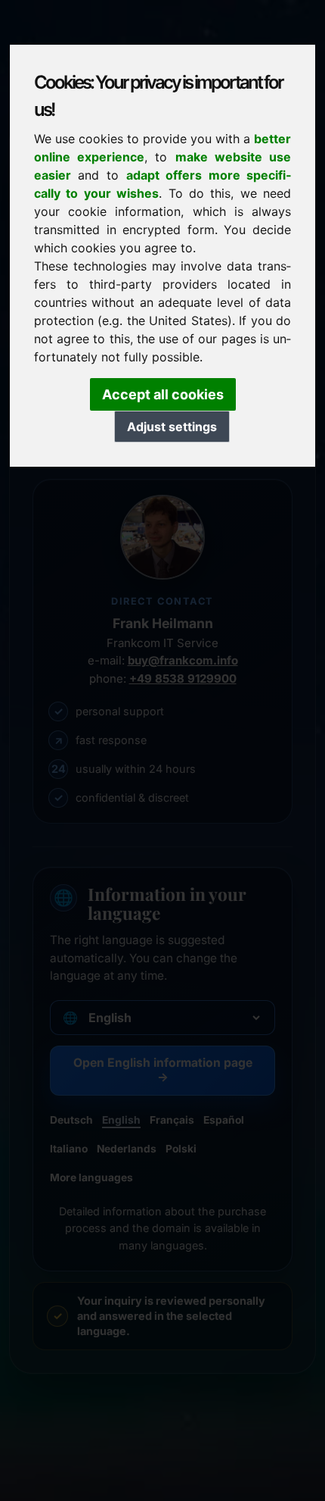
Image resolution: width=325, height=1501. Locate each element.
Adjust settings (172, 426)
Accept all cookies (163, 394)
